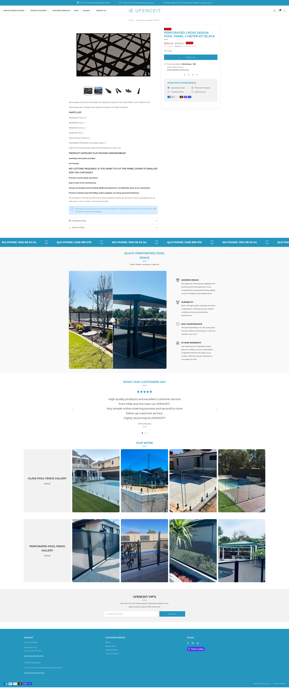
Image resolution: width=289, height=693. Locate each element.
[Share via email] (197, 75)
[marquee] (144, 242)
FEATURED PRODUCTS (61, 10)
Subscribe (172, 614)
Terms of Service (111, 654)
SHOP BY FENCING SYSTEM (13, 10)
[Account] (274, 10)
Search (108, 642)
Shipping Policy (111, 650)
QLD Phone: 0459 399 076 (34, 673)
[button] (142, 433)
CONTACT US (101, 10)
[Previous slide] (73, 54)
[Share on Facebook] (184, 75)
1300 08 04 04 (206, 3)
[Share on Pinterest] (193, 75)
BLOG (76, 10)
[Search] (284, 10)
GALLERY (86, 10)
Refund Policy (110, 646)
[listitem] (94, 2)
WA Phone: (28, 656)
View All (47, 483)
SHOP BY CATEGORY (38, 10)
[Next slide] (153, 54)
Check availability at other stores (178, 69)
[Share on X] (189, 75)
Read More (150, 3)
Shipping (178, 46)
